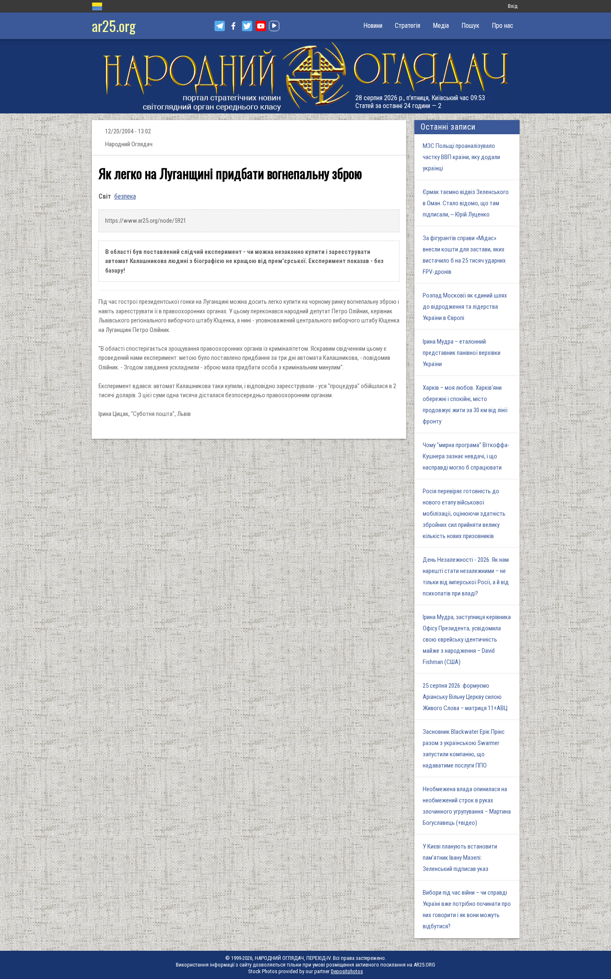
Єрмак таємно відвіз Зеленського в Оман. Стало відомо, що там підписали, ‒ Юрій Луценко (466, 203)
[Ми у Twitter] (247, 26)
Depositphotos (347, 971)
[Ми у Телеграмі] (219, 26)
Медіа (441, 26)
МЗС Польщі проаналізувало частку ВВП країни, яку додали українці (461, 157)
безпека (125, 196)
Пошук (470, 26)
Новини (372, 26)
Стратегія (407, 26)
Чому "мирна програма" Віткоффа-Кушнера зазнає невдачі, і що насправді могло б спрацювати (466, 456)
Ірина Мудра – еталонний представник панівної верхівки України (461, 353)
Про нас (502, 26)
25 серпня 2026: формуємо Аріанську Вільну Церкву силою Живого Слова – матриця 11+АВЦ (465, 697)
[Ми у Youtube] (261, 26)
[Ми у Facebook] (233, 26)
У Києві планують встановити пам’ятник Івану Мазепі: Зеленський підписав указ (460, 858)
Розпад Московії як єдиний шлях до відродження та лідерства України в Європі (465, 307)
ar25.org (114, 25)
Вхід (512, 6)
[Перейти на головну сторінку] (305, 76)
